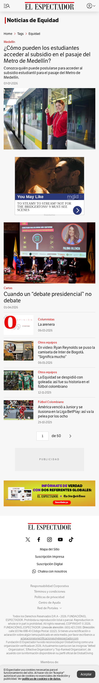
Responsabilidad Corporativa (49, 586)
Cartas (8, 288)
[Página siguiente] (70, 437)
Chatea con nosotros (52, 571)
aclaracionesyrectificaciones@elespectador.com (49, 638)
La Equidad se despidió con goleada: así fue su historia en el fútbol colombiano (63, 382)
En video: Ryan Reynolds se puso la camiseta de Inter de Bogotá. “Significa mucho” (66, 352)
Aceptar (86, 674)
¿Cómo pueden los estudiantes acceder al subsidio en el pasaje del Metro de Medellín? (47, 54)
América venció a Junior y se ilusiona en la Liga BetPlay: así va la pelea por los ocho (66, 412)
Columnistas (46, 319)
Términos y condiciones (49, 591)
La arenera (46, 324)
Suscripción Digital (50, 564)
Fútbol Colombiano (51, 402)
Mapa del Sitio (49, 549)
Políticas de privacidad (49, 597)
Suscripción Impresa (49, 557)
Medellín (9, 42)
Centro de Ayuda (50, 602)
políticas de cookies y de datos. (41, 678)
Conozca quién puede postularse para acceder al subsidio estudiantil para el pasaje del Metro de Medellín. (43, 73)
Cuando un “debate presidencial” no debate (48, 297)
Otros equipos (47, 342)
